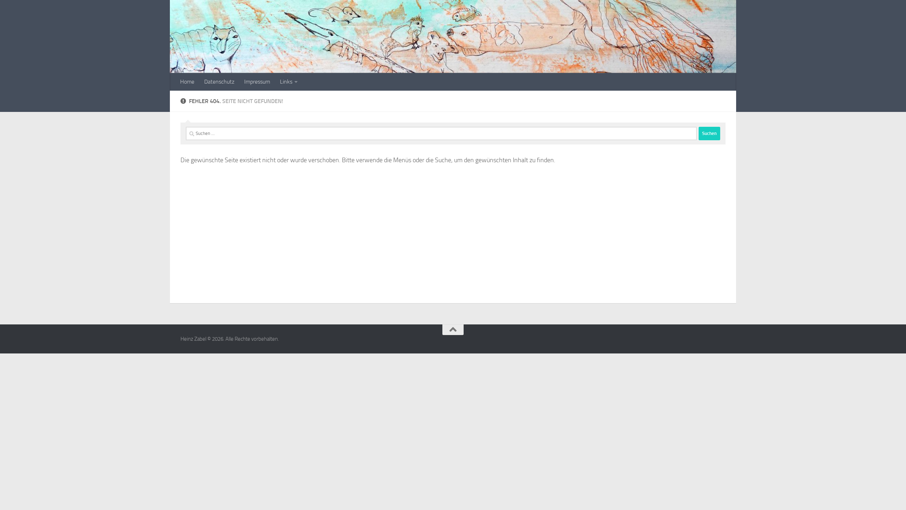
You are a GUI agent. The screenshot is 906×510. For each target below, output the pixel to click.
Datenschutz (219, 81)
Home (187, 81)
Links (286, 81)
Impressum (257, 81)
